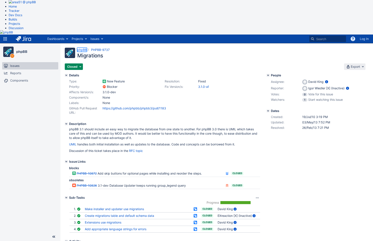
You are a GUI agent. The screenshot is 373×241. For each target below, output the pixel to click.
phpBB (21, 51)
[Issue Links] (66, 161)
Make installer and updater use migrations (114, 209)
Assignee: (277, 81)
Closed (237, 173)
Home (13, 6)
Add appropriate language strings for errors (115, 229)
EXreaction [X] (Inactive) (235, 215)
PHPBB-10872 (87, 173)
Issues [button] (94, 39)
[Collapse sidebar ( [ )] (53, 236)
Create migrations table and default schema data (119, 215)
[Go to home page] (27, 39)
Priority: (74, 86)
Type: (73, 81)
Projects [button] (77, 39)
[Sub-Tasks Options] (257, 197)
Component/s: (79, 97)
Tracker (14, 11)
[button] (5, 39)
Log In (364, 39)
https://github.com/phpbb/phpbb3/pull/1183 (134, 108)
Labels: (74, 103)
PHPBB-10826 (87, 185)
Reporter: (277, 88)
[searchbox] (327, 39)
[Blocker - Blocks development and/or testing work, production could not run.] (104, 86)
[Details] (66, 75)
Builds (13, 19)
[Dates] (268, 110)
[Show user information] (235, 209)
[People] (268, 75)
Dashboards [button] (55, 39)
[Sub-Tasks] (66, 197)
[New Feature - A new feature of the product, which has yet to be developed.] (104, 81)
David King (225, 209)
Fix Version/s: (174, 86)
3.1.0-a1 (203, 86)
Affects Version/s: (81, 92)
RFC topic (136, 151)
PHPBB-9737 (100, 50)
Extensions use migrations (103, 222)
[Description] (66, 123)
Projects (14, 23)
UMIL (72, 144)
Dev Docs (15, 15)
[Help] (353, 39)
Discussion (16, 28)
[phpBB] (8, 52)
